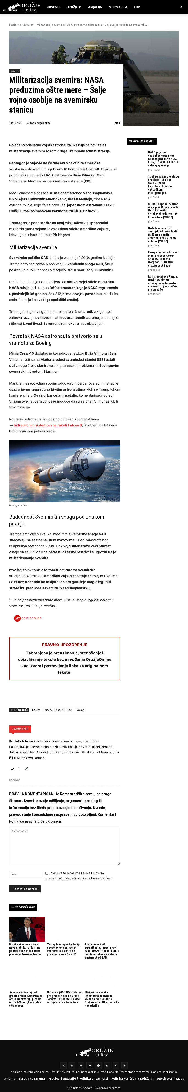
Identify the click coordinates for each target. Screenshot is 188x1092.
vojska (80, 709)
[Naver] (89, 1065)
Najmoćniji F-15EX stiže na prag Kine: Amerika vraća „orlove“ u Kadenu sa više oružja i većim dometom (64, 997)
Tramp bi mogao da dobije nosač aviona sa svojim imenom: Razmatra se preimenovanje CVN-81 (63, 949)
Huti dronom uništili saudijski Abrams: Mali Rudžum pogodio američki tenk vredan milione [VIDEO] (162, 234)
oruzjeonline (43, 123)
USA (69, 709)
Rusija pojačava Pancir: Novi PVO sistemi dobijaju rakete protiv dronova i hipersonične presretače (163, 283)
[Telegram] (56, 695)
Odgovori (14, 779)
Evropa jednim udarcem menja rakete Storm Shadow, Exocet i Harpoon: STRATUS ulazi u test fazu (163, 258)
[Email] (45, 695)
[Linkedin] (72, 1065)
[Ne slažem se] (26, 768)
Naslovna (15, 25)
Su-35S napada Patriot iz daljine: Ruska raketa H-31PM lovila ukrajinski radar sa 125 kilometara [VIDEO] (163, 210)
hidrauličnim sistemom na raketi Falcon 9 (48, 425)
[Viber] (66, 695)
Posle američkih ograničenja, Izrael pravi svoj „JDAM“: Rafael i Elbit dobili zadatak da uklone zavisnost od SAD (102, 951)
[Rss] (81, 1065)
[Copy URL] (77, 695)
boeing (36, 709)
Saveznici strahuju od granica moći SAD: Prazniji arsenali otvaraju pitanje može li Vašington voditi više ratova (26, 999)
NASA (48, 709)
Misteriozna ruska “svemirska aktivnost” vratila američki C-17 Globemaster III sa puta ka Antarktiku (102, 999)
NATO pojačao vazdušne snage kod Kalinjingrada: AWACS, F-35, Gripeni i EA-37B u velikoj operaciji (163, 158)
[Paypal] (124, 1065)
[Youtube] (107, 1065)
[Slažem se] (13, 768)
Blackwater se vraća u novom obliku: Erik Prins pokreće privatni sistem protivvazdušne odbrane (25, 949)
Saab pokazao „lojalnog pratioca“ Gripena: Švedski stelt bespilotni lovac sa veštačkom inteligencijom (163, 185)
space (59, 709)
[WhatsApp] (34, 695)
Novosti (29, 25)
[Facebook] (13, 695)
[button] (181, 7)
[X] (24, 695)
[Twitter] (63, 1065)
